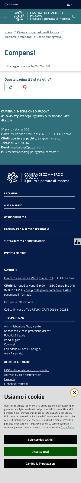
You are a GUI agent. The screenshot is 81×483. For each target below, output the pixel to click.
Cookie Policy (67, 427)
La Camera (11, 193)
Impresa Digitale (15, 253)
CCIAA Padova (11, 4)
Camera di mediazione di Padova (38, 32)
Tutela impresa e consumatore (24, 241)
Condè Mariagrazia (49, 36)
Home (8, 32)
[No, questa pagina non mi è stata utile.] (25, 87)
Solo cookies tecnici (40, 439)
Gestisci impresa (15, 217)
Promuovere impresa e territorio (26, 229)
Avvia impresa (13, 205)
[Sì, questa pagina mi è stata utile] (11, 87)
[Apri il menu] (5, 16)
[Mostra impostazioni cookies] (77, 241)
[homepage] (42, 16)
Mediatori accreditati (18, 36)
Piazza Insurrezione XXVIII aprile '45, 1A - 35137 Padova (36, 134)
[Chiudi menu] (67, 7)
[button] (74, 16)
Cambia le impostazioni (41, 463)
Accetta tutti (40, 451)
